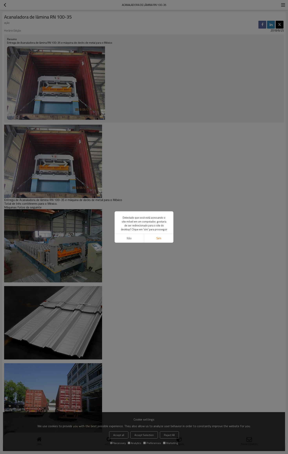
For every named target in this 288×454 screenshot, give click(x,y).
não (129, 238)
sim (158, 238)
